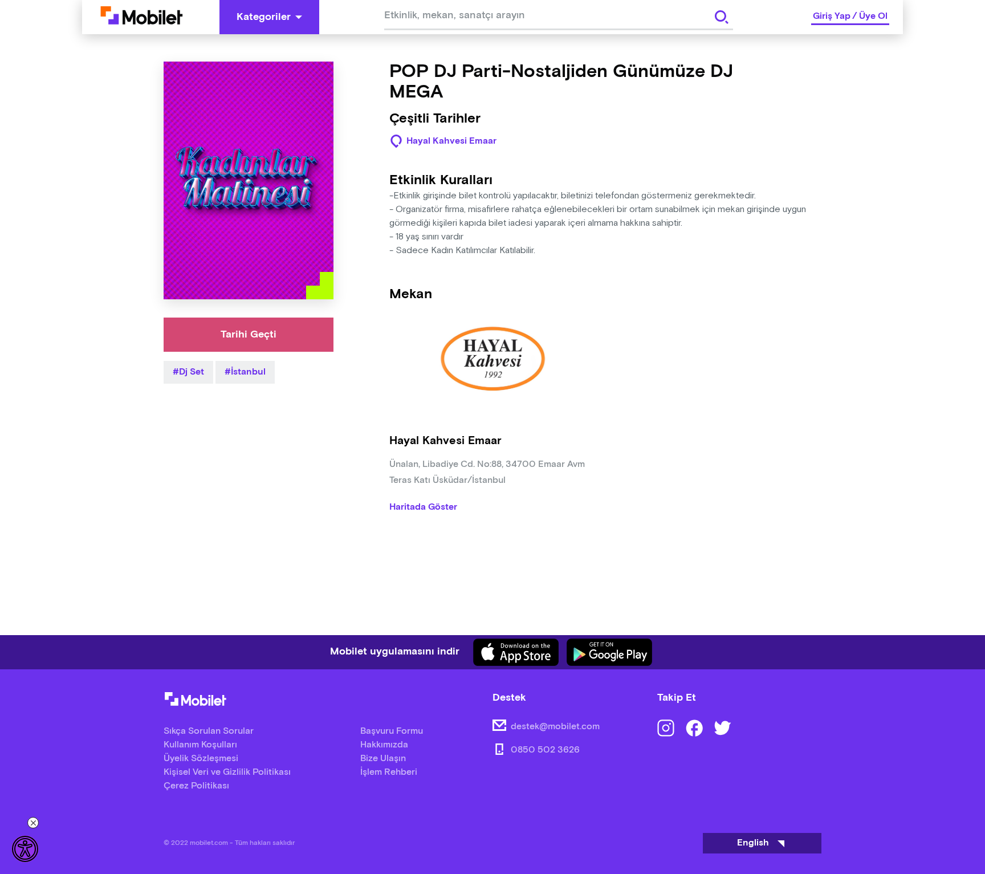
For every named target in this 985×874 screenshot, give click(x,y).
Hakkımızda (384, 745)
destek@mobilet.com (555, 727)
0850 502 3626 (545, 750)
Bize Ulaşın (383, 759)
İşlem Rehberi (388, 772)
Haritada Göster (423, 507)
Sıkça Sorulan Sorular (209, 731)
